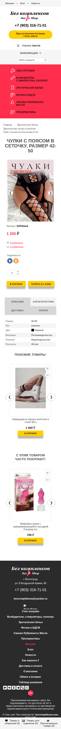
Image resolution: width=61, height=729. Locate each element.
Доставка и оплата (30, 666)
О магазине (30, 671)
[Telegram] (18, 688)
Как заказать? (30, 660)
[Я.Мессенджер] (5, 688)
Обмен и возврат (30, 676)
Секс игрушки (25, 70)
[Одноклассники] (16, 260)
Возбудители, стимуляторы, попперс (32, 79)
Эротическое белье (29, 87)
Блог (31, 649)
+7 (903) (30, 25)
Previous (10, 193)
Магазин (30, 644)
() (12, 722)
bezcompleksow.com (46, 714)
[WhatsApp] (27, 688)
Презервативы (26, 112)
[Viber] (22, 688)
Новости (30, 655)
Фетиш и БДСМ (25, 95)
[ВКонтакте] (10, 260)
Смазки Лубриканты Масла (29, 103)
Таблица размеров (30, 682)
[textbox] (33, 60)
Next (50, 193)
